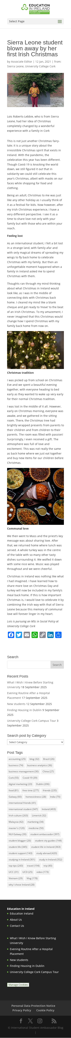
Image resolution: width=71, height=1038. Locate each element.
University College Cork (40, 66)
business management (24, 771)
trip (48, 865)
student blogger (20, 840)
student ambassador (44, 834)
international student (23, 809)
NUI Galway (17, 834)
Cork (14, 777)
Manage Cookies (18, 984)
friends (50, 790)
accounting (17, 759)
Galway (15, 796)
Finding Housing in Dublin (24, 710)
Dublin (43, 784)
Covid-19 (30, 777)
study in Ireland (50, 859)
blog (34, 759)
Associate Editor (21, 61)
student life (18, 847)
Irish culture (18, 815)
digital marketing (20, 784)
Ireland (49, 809)
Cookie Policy (45, 1010)
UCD (27, 872)
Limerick (39, 815)
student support (20, 853)
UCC (14, 872)
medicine (36, 828)
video (42, 872)
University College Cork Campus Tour (31, 721)
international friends (22, 803)
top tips (16, 865)
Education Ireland (21, 913)
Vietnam (16, 878)
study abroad (46, 853)
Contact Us (17, 926)
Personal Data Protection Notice (33, 1006)
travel (33, 865)
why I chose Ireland (22, 884)
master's (17, 828)
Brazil (48, 759)
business (16, 765)
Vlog (32, 878)
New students (16, 704)
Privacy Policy (21, 1010)
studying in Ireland (22, 859)
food (14, 790)
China (48, 771)
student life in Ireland (46, 847)
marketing (35, 821)
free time (30, 790)
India (55, 796)
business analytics (39, 765)
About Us (16, 919)
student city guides (48, 840)
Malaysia (16, 821)
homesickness (36, 796)
